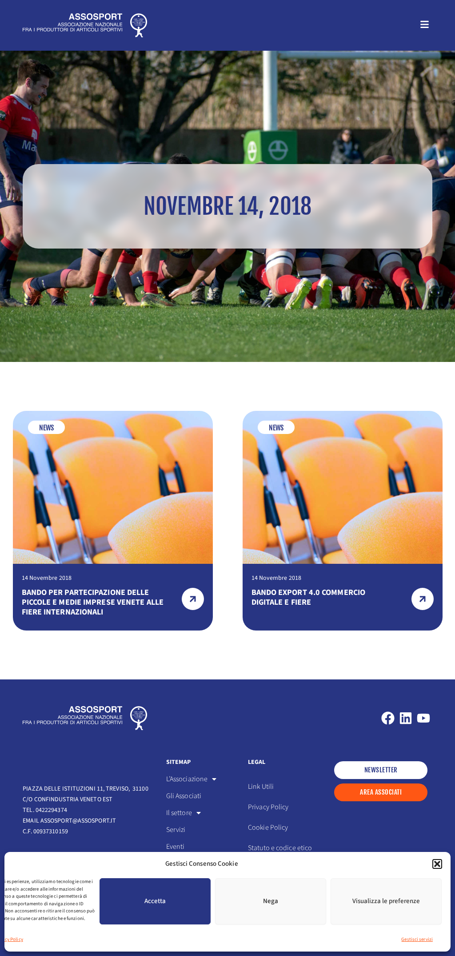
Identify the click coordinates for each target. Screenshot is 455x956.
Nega (270, 901)
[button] (437, 864)
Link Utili (261, 786)
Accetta (155, 901)
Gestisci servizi (417, 939)
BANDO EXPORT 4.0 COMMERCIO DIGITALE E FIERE (308, 597)
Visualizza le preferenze (386, 901)
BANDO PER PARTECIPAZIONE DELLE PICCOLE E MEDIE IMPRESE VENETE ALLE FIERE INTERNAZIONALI (93, 602)
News (46, 427)
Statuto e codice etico (280, 848)
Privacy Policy (268, 807)
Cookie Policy (268, 827)
